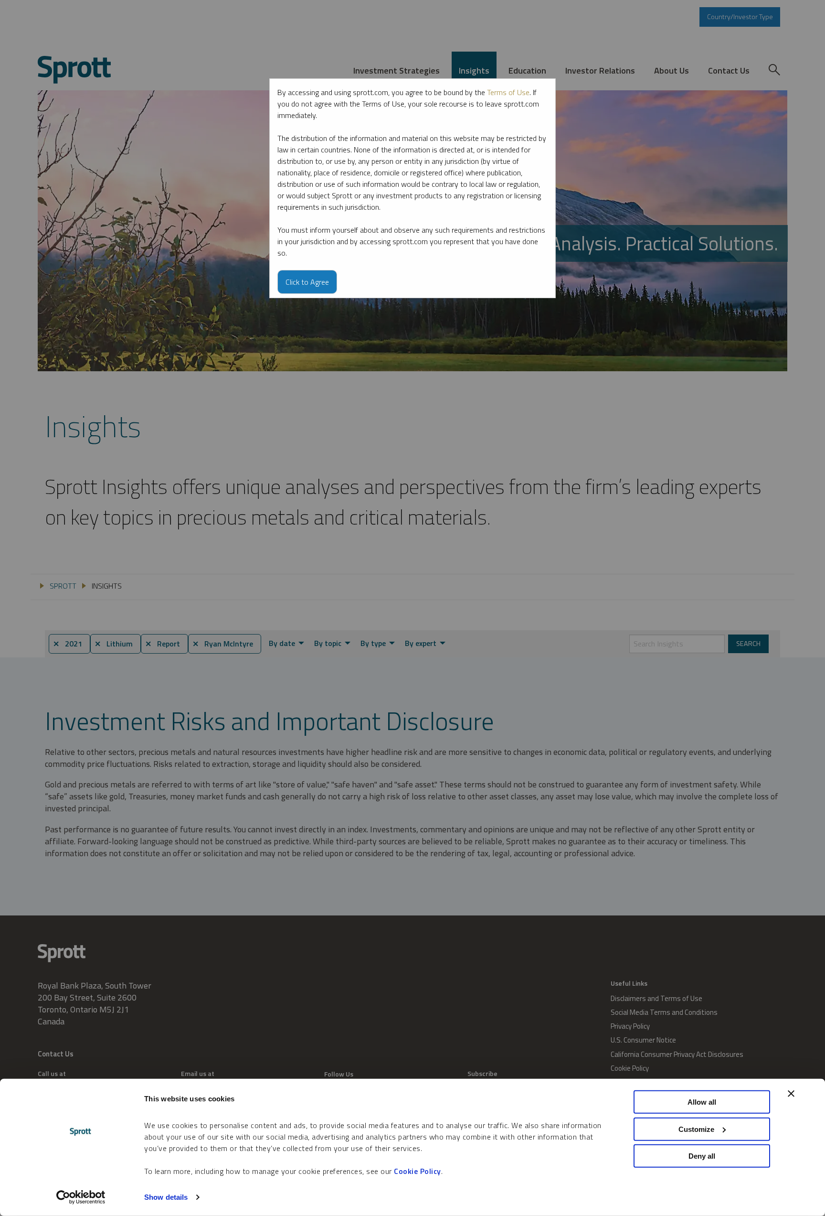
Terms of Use (508, 92)
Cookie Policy (417, 1171)
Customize (696, 1129)
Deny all (701, 1156)
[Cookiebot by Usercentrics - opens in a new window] (81, 1197)
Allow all (702, 1102)
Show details (166, 1197)
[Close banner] (791, 1093)
